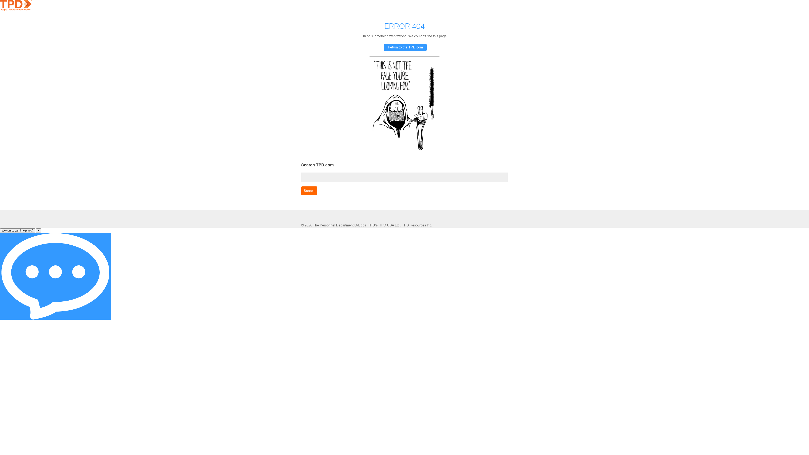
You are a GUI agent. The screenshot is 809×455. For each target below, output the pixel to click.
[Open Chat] (55, 276)
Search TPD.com (317, 164)
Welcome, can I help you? (17, 230)
